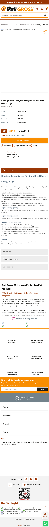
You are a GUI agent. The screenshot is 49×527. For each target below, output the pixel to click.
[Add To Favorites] (45, 31)
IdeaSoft (21, 525)
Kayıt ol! (42, 389)
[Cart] (46, 8)
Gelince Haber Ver (24, 141)
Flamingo (20, 115)
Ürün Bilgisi (8, 170)
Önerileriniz (8, 267)
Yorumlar (7, 252)
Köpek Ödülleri (21, 111)
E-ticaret (27, 525)
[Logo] (17, 8)
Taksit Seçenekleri (10, 259)
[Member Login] (42, 8)
